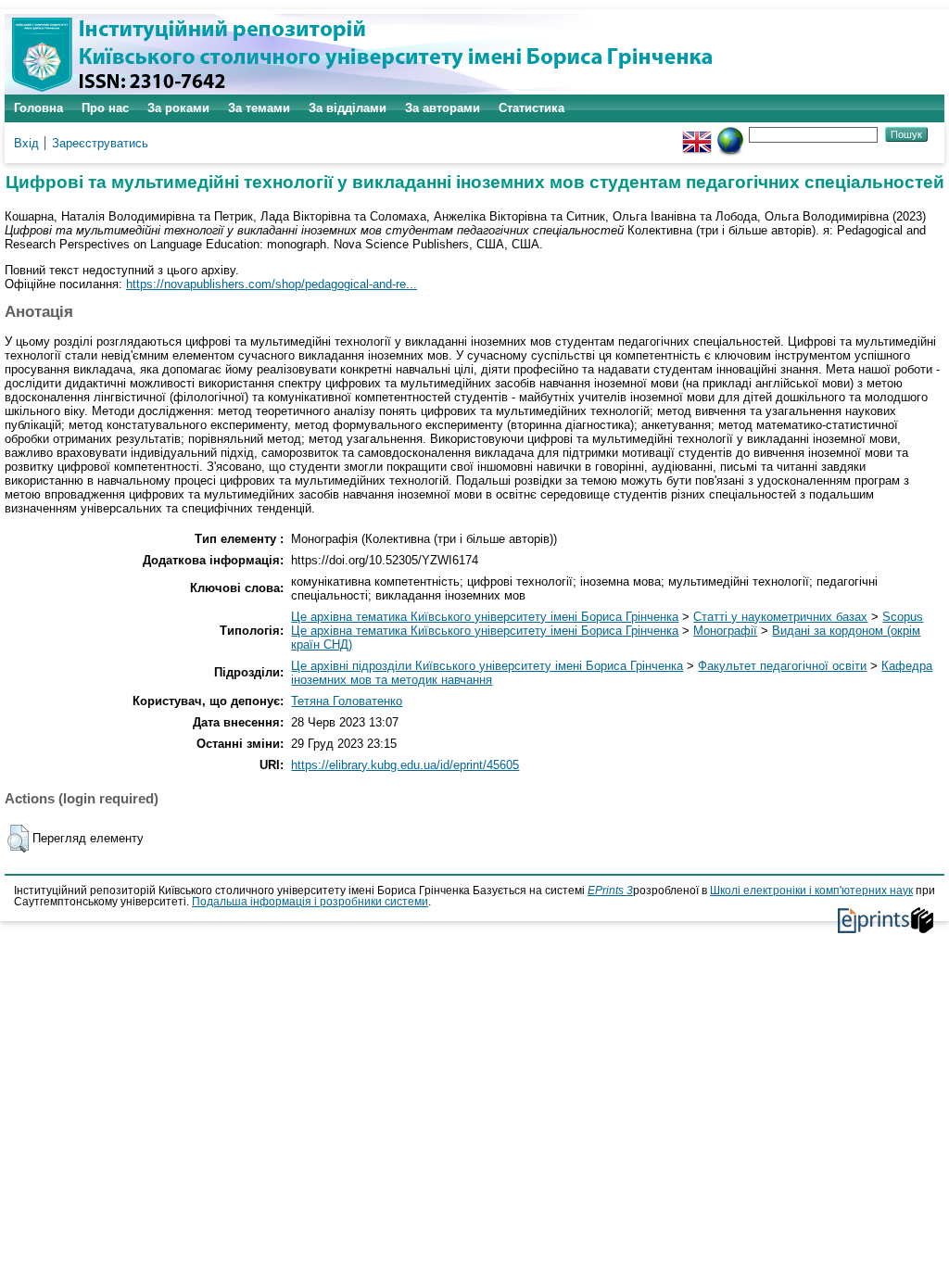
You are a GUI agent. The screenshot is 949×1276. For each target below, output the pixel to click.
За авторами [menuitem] (442, 108)
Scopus (902, 617)
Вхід (26, 143)
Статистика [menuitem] (531, 108)
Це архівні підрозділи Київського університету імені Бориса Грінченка (487, 666)
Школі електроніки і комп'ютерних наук (811, 890)
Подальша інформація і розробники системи (310, 901)
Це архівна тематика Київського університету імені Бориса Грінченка (484, 617)
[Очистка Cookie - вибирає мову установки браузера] (730, 134)
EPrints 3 (610, 890)
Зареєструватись (100, 143)
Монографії (725, 631)
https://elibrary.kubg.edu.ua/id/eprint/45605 (405, 765)
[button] (18, 839)
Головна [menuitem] (38, 108)
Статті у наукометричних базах (780, 617)
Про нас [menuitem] (105, 108)
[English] (697, 134)
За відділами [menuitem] (347, 108)
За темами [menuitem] (259, 108)
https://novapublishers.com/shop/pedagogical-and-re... (271, 284)
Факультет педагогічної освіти (782, 666)
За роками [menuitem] (178, 108)
